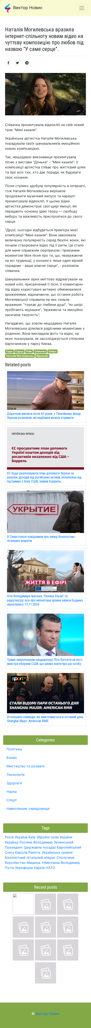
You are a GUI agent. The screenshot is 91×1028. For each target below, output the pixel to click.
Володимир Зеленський (53, 842)
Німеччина (51, 862)
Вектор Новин (27, 7)
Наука (12, 791)
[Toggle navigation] (82, 8)
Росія (9, 837)
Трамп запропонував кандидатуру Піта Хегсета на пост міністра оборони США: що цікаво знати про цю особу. (45, 662)
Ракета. (34, 852)
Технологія (16, 774)
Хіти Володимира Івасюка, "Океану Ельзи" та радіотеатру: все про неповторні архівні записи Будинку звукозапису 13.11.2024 (45, 600)
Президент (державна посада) (30, 847)
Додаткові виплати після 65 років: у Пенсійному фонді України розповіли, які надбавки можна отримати (44, 416)
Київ (29, 351)
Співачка (40, 351)
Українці (11, 842)
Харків (39, 868)
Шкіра (52, 351)
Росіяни (25, 842)
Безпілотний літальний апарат (30, 857)
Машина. (34, 862)
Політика (14, 749)
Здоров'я (14, 783)
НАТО (50, 868)
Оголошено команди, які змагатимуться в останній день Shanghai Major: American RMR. (45, 719)
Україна (21, 837)
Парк (9, 351)
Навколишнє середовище (28, 808)
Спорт (12, 800)
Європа (21, 852)
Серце (19, 351)
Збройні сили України (54, 837)
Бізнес (12, 757)
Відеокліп (42, 355)
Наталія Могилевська (20, 355)
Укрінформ (24, 868)
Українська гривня (57, 852)
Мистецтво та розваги (26, 766)
